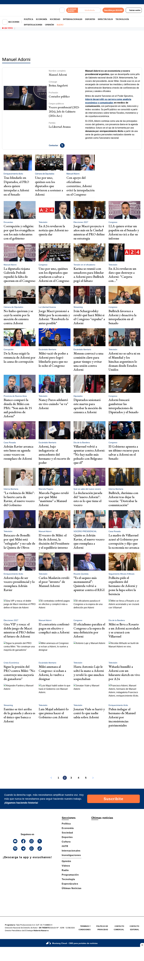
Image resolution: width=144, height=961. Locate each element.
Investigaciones (33, 24)
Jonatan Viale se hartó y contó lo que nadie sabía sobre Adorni (89, 713)
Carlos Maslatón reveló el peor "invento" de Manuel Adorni (54, 582)
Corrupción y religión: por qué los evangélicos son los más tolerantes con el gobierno (19, 232)
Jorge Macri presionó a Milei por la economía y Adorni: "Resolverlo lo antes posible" (54, 317)
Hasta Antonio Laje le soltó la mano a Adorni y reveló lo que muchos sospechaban (89, 672)
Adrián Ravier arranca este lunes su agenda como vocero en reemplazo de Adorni (18, 452)
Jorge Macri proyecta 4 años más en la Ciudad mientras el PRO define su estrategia (89, 232)
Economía (41, 19)
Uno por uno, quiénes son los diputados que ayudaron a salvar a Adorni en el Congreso (54, 274)
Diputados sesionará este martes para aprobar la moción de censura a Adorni (88, 406)
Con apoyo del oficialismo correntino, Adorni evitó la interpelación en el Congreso (81, 186)
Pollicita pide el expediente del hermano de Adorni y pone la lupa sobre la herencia (123, 586)
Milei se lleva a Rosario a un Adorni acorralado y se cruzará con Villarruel (124, 630)
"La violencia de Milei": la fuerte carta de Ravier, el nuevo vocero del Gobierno (19, 499)
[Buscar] (62, 10)
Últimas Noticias (71, 888)
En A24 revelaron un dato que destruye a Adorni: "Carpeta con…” (122, 274)
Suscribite (113, 799)
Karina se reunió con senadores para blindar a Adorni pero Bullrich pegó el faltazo (89, 274)
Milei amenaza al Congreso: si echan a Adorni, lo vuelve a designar (52, 672)
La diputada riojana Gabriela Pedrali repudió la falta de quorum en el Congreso (19, 274)
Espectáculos (105, 19)
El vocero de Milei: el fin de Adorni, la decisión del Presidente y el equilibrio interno (54, 541)
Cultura (66, 841)
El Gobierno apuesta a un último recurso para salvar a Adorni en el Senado (124, 452)
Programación (70, 875)
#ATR (65, 846)
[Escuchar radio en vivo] (89, 10)
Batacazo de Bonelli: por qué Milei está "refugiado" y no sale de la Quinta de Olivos (19, 541)
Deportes (90, 19)
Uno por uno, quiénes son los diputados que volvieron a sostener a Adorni (49, 186)
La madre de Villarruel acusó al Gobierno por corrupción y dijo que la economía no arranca (124, 541)
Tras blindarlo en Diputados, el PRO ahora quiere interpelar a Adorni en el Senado (16, 186)
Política (28, 19)
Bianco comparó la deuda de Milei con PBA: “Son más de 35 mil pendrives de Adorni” (18, 408)
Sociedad (55, 19)
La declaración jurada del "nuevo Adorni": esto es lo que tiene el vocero (88, 499)
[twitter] (62, 145)
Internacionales (72, 19)
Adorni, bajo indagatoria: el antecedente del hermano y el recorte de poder (54, 454)
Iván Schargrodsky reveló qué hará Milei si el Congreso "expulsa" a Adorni (89, 317)
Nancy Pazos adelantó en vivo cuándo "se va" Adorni (53, 404)
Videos (66, 866)
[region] (72, 43)
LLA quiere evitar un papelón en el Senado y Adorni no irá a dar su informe (124, 232)
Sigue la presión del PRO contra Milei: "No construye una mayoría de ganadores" (19, 672)
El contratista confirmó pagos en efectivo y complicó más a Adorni (54, 628)
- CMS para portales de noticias (75, 943)
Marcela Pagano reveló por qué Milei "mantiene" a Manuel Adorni (54, 499)
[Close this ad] (142, 945)
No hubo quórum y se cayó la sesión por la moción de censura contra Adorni (18, 317)
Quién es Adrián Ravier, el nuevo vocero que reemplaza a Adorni (89, 541)
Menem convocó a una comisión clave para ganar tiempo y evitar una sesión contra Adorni (88, 361)
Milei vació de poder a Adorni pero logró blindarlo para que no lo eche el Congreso (53, 359)
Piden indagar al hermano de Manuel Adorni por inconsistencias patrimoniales (122, 717)
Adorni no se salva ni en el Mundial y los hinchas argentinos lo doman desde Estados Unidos (124, 361)
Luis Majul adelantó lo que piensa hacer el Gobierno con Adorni (54, 713)
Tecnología (122, 19)
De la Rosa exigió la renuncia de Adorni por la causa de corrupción (19, 357)
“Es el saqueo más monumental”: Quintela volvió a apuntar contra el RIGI (89, 584)
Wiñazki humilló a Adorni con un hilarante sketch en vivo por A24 (124, 672)
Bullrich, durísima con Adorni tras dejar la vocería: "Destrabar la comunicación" (123, 499)
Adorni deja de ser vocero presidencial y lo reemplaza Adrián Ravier (19, 584)
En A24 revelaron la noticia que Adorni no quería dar (53, 230)
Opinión (49, 24)
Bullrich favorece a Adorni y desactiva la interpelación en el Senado (122, 317)
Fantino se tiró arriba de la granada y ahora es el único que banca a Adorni (19, 715)
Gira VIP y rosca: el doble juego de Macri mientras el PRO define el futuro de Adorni (19, 630)
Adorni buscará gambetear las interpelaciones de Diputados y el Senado (123, 406)
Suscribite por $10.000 (113, 10)
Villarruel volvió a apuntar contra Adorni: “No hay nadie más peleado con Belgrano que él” (89, 454)
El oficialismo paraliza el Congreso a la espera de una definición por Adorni (89, 630)
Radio (60, 24)
